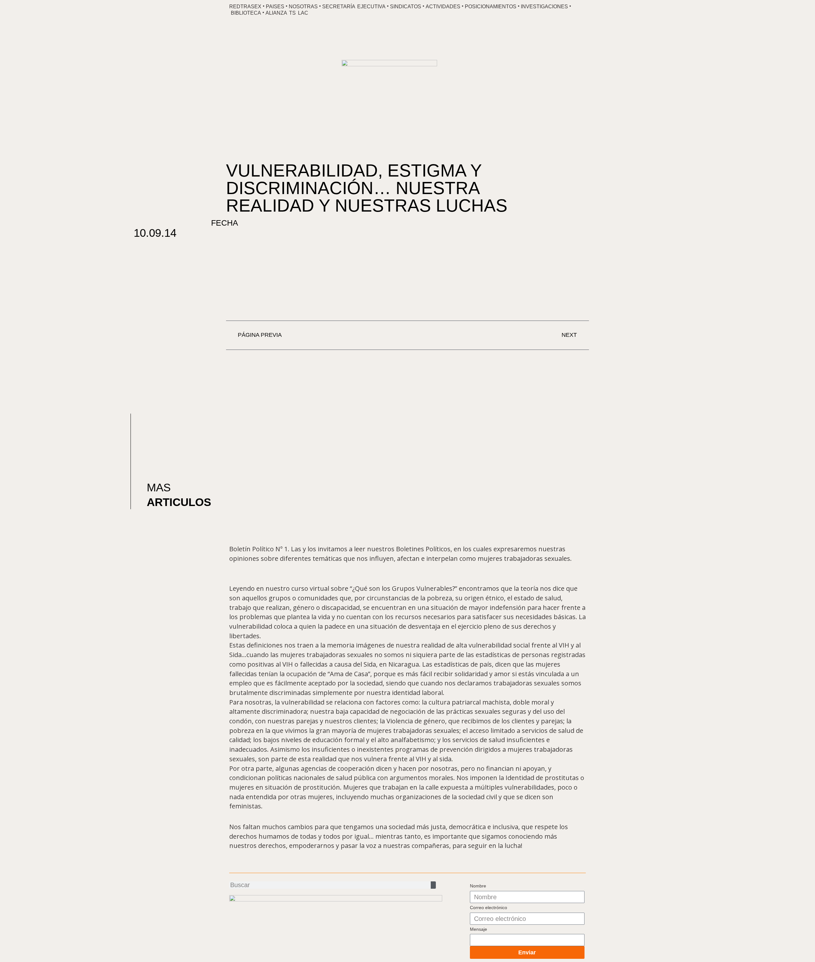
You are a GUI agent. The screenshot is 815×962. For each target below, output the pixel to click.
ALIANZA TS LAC (287, 13)
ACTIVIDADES (443, 6)
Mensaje (478, 929)
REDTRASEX (245, 6)
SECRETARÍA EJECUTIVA (354, 6)
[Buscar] (433, 885)
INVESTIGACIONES (544, 6)
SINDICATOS (405, 6)
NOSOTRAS (303, 6)
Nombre (478, 885)
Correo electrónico (488, 907)
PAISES (275, 6)
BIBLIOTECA (246, 13)
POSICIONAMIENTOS (490, 6)
